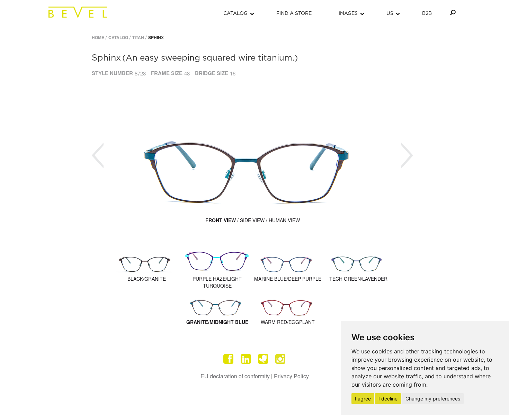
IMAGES (348, 13)
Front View (220, 220)
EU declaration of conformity (235, 376)
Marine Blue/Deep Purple (287, 278)
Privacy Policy (291, 376)
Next (407, 156)
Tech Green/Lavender (358, 278)
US (389, 13)
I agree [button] (363, 399)
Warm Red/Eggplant (288, 321)
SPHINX (156, 37)
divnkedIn (246, 359)
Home (98, 37)
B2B (427, 13)
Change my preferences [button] (432, 399)
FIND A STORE (294, 13)
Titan (138, 37)
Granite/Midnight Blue (217, 321)
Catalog (118, 37)
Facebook (228, 359)
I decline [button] (388, 399)
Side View (252, 220)
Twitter (263, 359)
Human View (284, 220)
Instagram (280, 359)
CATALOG (235, 13)
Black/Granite (146, 278)
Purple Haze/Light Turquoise (217, 282)
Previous (98, 156)
